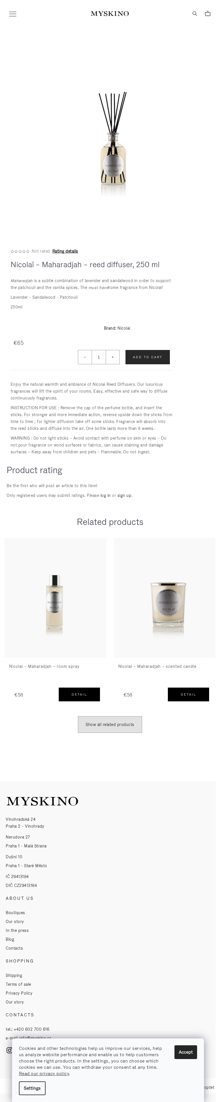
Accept (186, 1052)
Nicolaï (123, 328)
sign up (124, 495)
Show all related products (110, 724)
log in (106, 495)
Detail (79, 694)
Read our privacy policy (44, 1073)
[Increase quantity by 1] (112, 357)
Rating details (65, 251)
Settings (32, 1088)
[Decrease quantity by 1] (85, 357)
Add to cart (147, 357)
